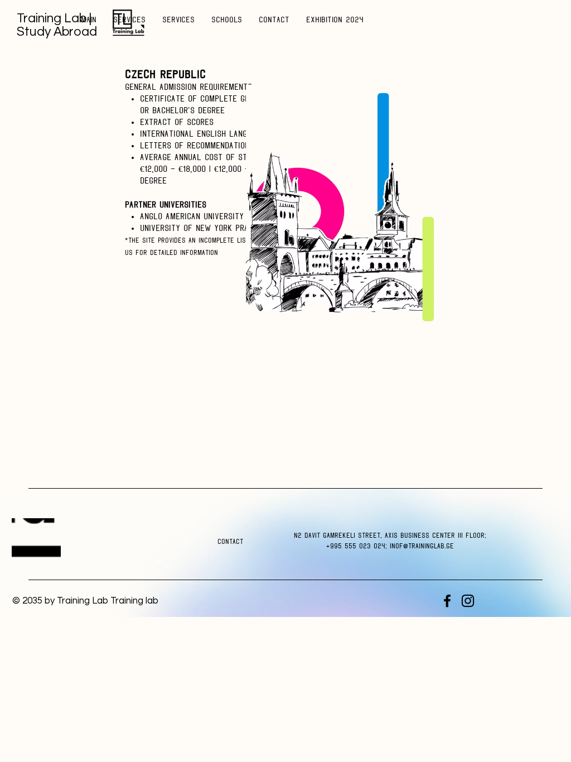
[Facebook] (447, 600)
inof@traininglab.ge (422, 546)
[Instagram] (467, 600)
